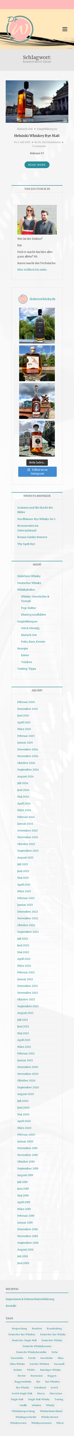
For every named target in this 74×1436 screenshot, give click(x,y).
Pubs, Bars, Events (33, 641)
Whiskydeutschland (51, 1411)
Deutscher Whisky (29, 583)
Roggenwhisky (22, 1381)
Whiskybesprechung (23, 1411)
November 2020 (27, 1074)
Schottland (40, 1387)
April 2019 (23, 1202)
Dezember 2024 (27, 749)
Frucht (31, 1358)
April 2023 (23, 884)
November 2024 (27, 756)
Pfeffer (31, 1369)
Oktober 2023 (26, 844)
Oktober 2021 (26, 999)
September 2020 (28, 1087)
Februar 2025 (26, 736)
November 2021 (27, 992)
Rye (38, 1381)
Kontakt (11, 1305)
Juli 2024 (22, 783)
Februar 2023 (26, 898)
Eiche (55, 1352)
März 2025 (24, 729)
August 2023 (25, 857)
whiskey (36, 1405)
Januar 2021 (25, 1060)
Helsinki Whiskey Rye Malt (37, 135)
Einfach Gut (25, 129)
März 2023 (24, 891)
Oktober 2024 (26, 763)
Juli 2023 (22, 864)
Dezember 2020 (27, 1067)
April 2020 (24, 1121)
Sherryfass (56, 1393)
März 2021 (24, 1047)
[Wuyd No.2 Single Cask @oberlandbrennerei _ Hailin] (37, 363)
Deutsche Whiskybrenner (37, 1346)
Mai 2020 (23, 1114)
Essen (25, 655)
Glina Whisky (17, 1364)
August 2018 (25, 1249)
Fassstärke (17, 1358)
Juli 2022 (22, 938)
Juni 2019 (23, 1188)
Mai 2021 (23, 1033)
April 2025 (24, 722)
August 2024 (25, 776)
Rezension (37, 1375)
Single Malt (17, 1399)
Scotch (54, 1387)
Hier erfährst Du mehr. (32, 269)
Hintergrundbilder (33, 614)
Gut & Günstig (30, 628)
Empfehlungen (47, 129)
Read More (37, 164)
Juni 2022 (23, 945)
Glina (60, 1358)
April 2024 (24, 803)
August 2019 (25, 1175)
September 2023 (28, 850)
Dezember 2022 (27, 911)
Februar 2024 (26, 817)
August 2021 (25, 1013)
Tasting (58, 1399)
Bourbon (37, 1328)
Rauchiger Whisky (50, 1369)
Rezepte (22, 648)
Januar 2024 (25, 823)
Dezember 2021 (27, 986)
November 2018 (27, 1236)
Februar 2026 (26, 702)
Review (22, 1375)
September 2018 (28, 1242)
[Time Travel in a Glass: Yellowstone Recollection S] (37, 401)
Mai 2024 (23, 796)
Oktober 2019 (26, 1161)
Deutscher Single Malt (24, 1340)
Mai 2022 (23, 952)
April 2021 (23, 1040)
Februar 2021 (26, 1053)
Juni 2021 (23, 1026)
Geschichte (46, 1358)
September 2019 (27, 1168)
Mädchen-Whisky (29, 576)
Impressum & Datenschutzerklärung (30, 1299)
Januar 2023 (25, 904)
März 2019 (24, 1209)
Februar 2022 (26, 972)
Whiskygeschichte (26, 1417)
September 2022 (28, 932)
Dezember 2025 (27, 709)
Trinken (26, 662)
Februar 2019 (25, 1215)
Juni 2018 (23, 1263)
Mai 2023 (23, 877)
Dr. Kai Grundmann (49, 142)
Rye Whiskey (52, 1381)
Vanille (23, 1405)
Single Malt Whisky (39, 1399)
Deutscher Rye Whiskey (21, 1334)
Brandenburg (54, 1328)
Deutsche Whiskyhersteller (31, 1352)
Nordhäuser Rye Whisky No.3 (36, 519)
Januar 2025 (25, 742)
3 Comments (39, 146)
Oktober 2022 (26, 925)
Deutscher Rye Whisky (53, 1334)
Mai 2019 (23, 1195)
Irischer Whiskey (39, 1364)
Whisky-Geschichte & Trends (35, 599)
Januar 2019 (25, 1222)
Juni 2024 (23, 790)
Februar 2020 (26, 1134)
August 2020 (25, 1094)
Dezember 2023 (27, 830)
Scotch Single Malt (22, 1393)
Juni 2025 (23, 715)
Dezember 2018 (27, 1229)
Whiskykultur (26, 589)
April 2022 (24, 959)
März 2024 (24, 810)
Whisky (50, 1405)
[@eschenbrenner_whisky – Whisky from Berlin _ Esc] (37, 439)
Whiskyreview (18, 1423)
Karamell (59, 1364)
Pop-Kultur (28, 608)
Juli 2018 (22, 1256)
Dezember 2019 (27, 1148)
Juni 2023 (23, 871)
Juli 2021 (22, 1019)
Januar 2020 (25, 1141)
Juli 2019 (22, 1182)
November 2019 (27, 1155)
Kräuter (17, 1369)
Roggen (51, 1375)
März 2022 (24, 965)
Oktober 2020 (26, 1080)
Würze (60, 1423)
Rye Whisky (22, 1387)
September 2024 (28, 769)
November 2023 (27, 837)
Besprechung (19, 1328)
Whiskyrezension (41, 1423)
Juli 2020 (22, 1101)
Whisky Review (49, 1417)
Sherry (41, 1393)
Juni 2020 (23, 1107)
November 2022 (27, 918)
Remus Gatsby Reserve (32, 537)
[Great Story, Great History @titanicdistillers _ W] (37, 325)
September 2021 (28, 1006)
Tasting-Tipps (26, 668)
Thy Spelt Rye (26, 544)
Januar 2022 (25, 979)
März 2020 (24, 1128)
